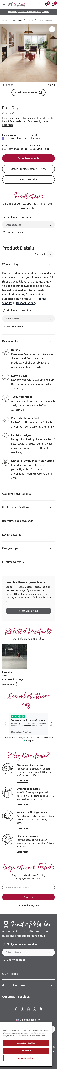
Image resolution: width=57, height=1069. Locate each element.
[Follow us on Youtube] (40, 1009)
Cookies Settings (26, 1058)
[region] (26, 1044)
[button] (3, 85)
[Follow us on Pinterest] (34, 1009)
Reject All (26, 1051)
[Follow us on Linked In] (16, 1009)
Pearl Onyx (7, 672)
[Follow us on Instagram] (28, 1009)
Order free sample (28, 158)
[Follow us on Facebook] (22, 1009)
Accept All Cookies (26, 1043)
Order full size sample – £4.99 (28, 168)
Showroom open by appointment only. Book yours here (28, 12)
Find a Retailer (28, 179)
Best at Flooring (25, 302)
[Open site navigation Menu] (4, 4)
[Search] (49, 224)
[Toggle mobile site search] (40, 4)
